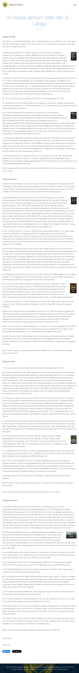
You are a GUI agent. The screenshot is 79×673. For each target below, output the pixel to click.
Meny (75, 5)
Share (7, 651)
